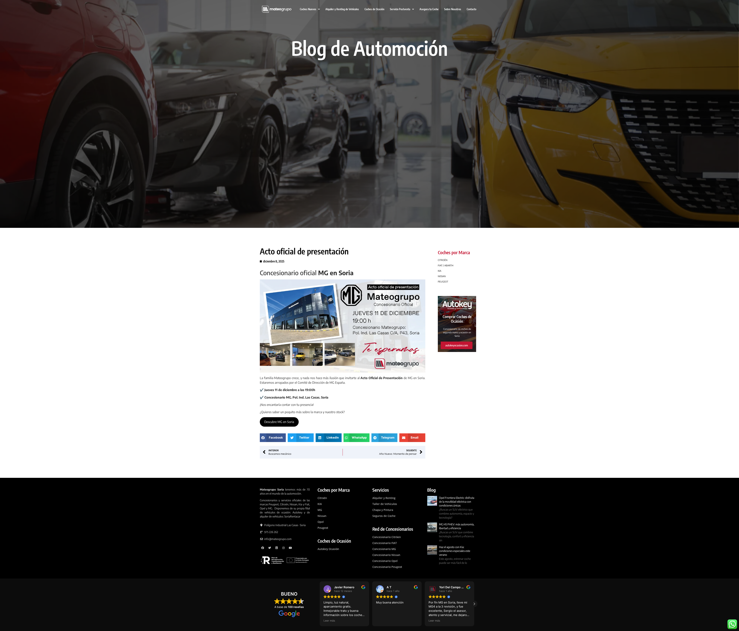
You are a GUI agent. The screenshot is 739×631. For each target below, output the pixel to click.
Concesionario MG (384, 549)
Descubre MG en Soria (279, 422)
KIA (320, 504)
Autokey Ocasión (328, 549)
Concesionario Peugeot (387, 567)
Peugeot (323, 528)
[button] (273, 437)
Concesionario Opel (385, 561)
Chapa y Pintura (382, 510)
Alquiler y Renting (383, 498)
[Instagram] (283, 548)
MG (320, 510)
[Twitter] (270, 548)
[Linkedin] (277, 548)
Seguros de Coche (383, 516)
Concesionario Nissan (386, 555)
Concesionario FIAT (384, 543)
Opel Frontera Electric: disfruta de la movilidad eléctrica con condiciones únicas (456, 501)
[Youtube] (290, 548)
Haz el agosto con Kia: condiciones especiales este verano (454, 550)
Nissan (322, 516)
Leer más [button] (382, 620)
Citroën (322, 498)
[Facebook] (263, 548)
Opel (321, 522)
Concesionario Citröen (386, 537)
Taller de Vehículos (384, 504)
